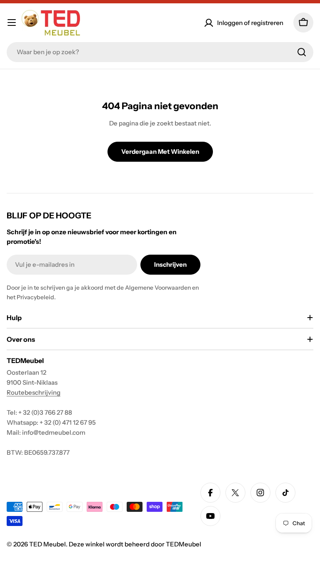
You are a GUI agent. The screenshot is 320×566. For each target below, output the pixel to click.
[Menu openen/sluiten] (12, 23)
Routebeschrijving (33, 392)
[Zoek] (302, 52)
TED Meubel (47, 544)
